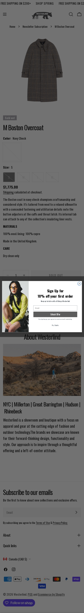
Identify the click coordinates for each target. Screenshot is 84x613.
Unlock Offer (55, 314)
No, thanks (55, 325)
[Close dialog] (79, 283)
